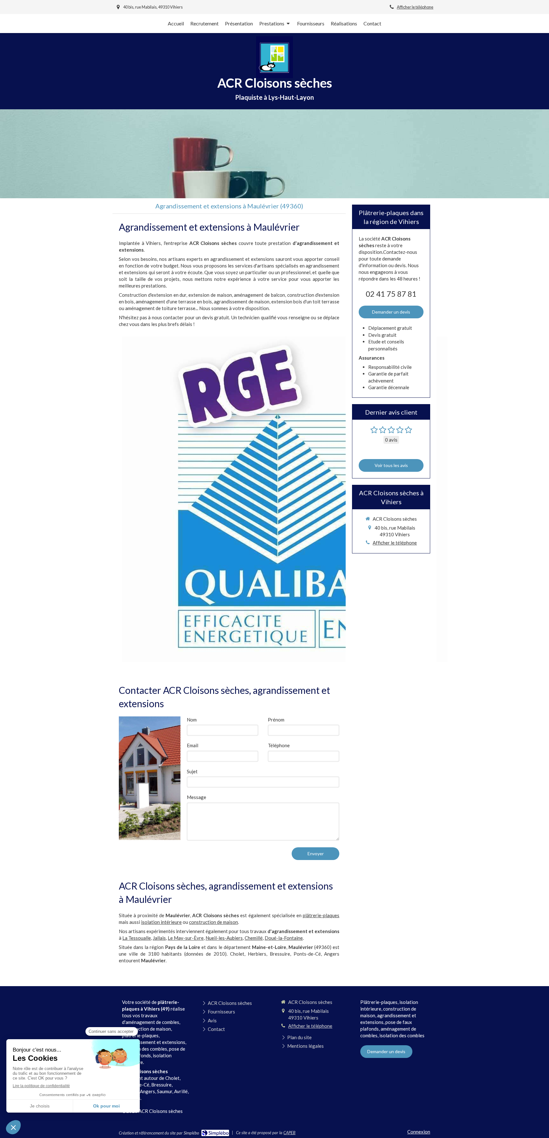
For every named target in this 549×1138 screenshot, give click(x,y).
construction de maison (213, 922)
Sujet (192, 771)
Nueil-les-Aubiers (224, 938)
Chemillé (254, 938)
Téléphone (279, 745)
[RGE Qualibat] (284, 499)
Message (196, 797)
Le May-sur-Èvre (186, 938)
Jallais (159, 938)
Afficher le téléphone (415, 7)
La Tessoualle (136, 938)
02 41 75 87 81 (391, 293)
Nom (192, 719)
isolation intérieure (161, 922)
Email (192, 745)
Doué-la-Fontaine (284, 938)
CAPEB (289, 1132)
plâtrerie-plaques (321, 915)
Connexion (418, 1132)
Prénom (276, 719)
